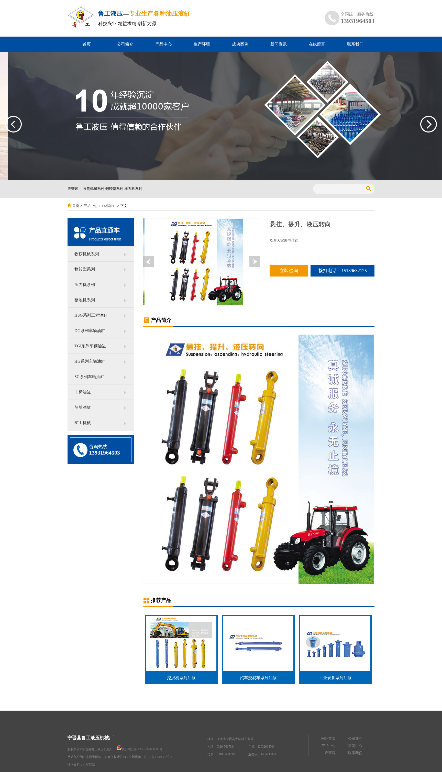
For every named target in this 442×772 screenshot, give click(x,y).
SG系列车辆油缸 (89, 376)
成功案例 (240, 44)
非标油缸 (109, 206)
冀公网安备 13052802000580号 (142, 749)
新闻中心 (355, 746)
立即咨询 (289, 270)
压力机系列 (84, 284)
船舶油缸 (82, 407)
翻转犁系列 (84, 269)
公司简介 (125, 44)
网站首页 (328, 739)
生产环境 (202, 44)
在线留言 (317, 44)
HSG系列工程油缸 (90, 315)
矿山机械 (82, 423)
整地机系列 (84, 300)
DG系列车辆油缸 (89, 330)
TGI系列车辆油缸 (90, 346)
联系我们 (355, 44)
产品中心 (163, 44)
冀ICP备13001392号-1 (157, 757)
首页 (87, 44)
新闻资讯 (278, 44)
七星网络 (89, 764)
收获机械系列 (86, 254)
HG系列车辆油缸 (89, 361)
